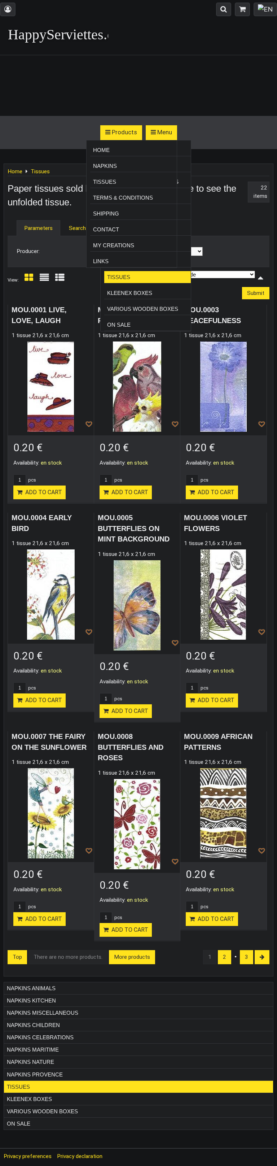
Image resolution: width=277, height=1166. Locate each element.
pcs (31, 480)
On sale (119, 325)
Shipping (106, 213)
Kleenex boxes (129, 293)
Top (17, 957)
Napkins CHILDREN (33, 1025)
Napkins (105, 166)
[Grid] (28, 280)
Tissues (118, 277)
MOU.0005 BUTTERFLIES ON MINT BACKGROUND (134, 528)
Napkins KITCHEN (31, 1000)
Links (101, 261)
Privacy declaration (79, 1156)
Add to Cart (42, 492)
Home (101, 150)
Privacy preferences (28, 1156)
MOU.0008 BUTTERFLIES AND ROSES (130, 747)
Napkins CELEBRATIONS (40, 1037)
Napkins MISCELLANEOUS (42, 1013)
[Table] (59, 280)
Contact (106, 229)
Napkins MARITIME (33, 1050)
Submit (255, 293)
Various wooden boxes (142, 309)
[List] (44, 280)
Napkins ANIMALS (31, 988)
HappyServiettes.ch (64, 34)
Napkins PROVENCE (35, 1074)
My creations (113, 245)
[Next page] (262, 957)
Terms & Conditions (123, 198)
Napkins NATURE (30, 1062)
